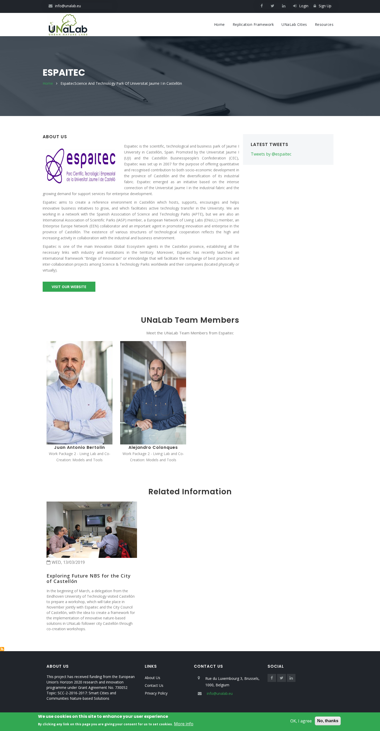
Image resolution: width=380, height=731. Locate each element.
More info (183, 724)
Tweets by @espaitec (271, 154)
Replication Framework (253, 24)
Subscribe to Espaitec (2, 649)
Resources (324, 24)
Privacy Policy (156, 693)
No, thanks (327, 721)
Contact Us (154, 685)
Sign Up (325, 5)
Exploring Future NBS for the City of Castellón (89, 578)
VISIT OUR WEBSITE (69, 286)
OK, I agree (301, 721)
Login (303, 5)
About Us (152, 677)
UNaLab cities (294, 24)
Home (219, 24)
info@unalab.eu (68, 5)
